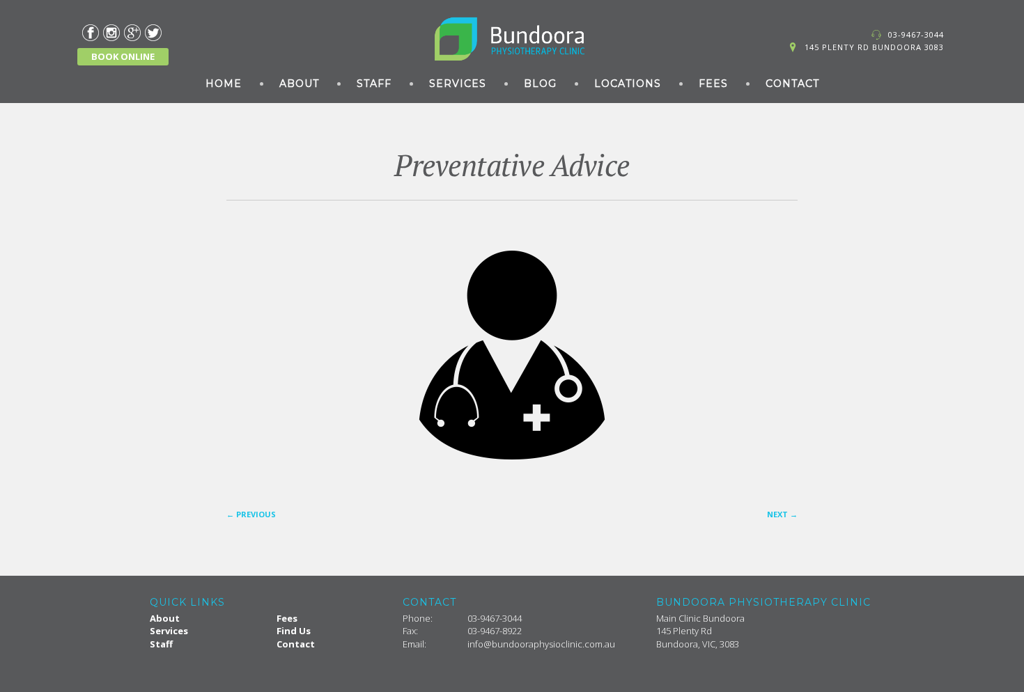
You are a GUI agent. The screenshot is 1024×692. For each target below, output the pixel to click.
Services (457, 83)
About (299, 83)
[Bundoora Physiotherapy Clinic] (512, 39)
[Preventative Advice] (512, 355)
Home (223, 83)
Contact (792, 83)
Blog (540, 83)
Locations (627, 83)
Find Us (294, 630)
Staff (374, 83)
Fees (713, 83)
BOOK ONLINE (123, 56)
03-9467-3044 (916, 34)
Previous (251, 514)
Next (782, 514)
